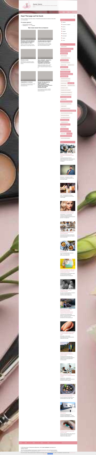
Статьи (70, 12)
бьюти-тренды (64, 55)
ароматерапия (64, 53)
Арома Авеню (37, 4)
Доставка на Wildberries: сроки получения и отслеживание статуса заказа (67, 155)
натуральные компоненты (66, 94)
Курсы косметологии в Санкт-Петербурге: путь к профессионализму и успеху (67, 375)
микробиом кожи (71, 85)
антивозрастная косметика (67, 48)
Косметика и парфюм (31, 12)
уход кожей (63, 133)
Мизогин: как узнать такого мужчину (67, 175)
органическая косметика (66, 101)
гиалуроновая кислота (65, 58)
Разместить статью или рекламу (55, 442)
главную (29, 25)
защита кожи (63, 64)
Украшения (54, 12)
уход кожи (69, 133)
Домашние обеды (63, 251)
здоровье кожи (64, 67)
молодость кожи (64, 87)
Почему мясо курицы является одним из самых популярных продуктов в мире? (67, 333)
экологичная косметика (66, 135)
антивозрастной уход (65, 51)
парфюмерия (63, 106)
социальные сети (64, 122)
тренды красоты (64, 129)
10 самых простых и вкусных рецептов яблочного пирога (44, 41)
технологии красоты (65, 124)
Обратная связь (30, 442)
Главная (23, 12)
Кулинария (61, 12)
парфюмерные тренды (65, 108)
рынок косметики (65, 119)
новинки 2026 (63, 99)
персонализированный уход (66, 113)
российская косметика (65, 117)
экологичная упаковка (65, 138)
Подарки (48, 12)
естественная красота (65, 62)
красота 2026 (71, 83)
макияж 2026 (63, 85)
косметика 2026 (64, 76)
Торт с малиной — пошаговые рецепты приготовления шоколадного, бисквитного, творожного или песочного (44, 61)
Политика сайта (38, 442)
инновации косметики (65, 69)
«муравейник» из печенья (27, 82)
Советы (66, 12)
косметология (63, 83)
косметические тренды (65, 78)
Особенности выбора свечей (65, 193)
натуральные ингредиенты (66, 92)
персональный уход (65, 115)
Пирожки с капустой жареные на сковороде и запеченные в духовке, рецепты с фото (28, 41)
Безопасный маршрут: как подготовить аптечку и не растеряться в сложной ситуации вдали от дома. (67, 271)
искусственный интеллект (66, 74)
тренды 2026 (63, 126)
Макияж (43, 12)
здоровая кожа (71, 64)
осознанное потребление (66, 103)
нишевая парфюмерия (66, 97)
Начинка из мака (24, 60)
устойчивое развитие (65, 131)
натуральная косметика (65, 90)
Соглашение (45, 442)
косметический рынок (65, 80)
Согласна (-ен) (50, 453)
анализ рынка (63, 46)
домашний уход (64, 60)
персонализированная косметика (68, 110)
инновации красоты (65, 71)
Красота (38, 12)
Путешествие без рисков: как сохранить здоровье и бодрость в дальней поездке (66, 354)
